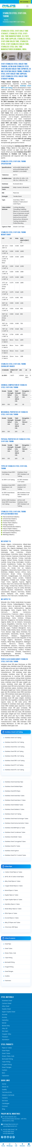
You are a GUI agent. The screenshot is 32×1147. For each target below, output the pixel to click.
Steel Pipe (8, 944)
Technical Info (7, 1092)
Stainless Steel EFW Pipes (12, 791)
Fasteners (8, 980)
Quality (4, 1089)
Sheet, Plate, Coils (10, 953)
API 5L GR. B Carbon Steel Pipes (14, 877)
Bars (3, 1073)
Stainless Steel (7, 1001)
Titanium (5, 1037)
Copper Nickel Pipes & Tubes (14, 886)
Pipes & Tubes (7, 1048)
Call (16, 1146)
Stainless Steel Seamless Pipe (14, 782)
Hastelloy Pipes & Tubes (12, 904)
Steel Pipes (6, 1051)
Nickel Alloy (6, 1026)
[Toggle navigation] (27, 6)
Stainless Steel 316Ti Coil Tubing (14, 760)
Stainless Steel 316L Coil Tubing (14, 756)
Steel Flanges (9, 971)
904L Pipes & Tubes (11, 913)
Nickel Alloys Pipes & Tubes (13, 909)
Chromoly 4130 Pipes (11, 927)
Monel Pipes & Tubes (11, 890)
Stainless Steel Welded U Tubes (14, 809)
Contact (5, 1106)
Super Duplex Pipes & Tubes (13, 899)
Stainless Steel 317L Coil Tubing (14, 770)
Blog (3, 1109)
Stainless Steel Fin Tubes (12, 846)
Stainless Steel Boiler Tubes (13, 837)
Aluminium (5, 1040)
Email (28, 1146)
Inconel (4, 1014)
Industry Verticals (8, 1095)
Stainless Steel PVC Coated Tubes (15, 855)
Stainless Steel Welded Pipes (13, 786)
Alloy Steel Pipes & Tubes (12, 881)
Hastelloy (5, 1020)
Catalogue (5, 1103)
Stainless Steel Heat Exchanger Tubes (16, 818)
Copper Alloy (6, 1034)
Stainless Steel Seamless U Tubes (15, 800)
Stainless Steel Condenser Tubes (15, 832)
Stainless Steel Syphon (12, 851)
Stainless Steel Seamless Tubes (14, 796)
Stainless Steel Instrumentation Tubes (17, 823)
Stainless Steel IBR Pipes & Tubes (15, 828)
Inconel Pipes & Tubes (12, 918)
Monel (4, 1023)
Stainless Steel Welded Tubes (14, 805)
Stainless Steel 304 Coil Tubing (14, 742)
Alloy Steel (5, 1006)
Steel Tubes (8, 948)
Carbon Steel (6, 1003)
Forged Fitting (9, 967)
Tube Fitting (8, 958)
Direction (22, 1146)
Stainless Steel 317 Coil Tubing (14, 765)
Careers (5, 1098)
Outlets (7, 976)
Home (6, 20)
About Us (5, 1087)
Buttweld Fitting (10, 962)
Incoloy (4, 1017)
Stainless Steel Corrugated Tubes (15, 841)
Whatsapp (10, 1146)
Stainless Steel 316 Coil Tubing (14, 751)
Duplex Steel (6, 1009)
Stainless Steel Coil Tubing (13, 738)
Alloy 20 (4, 1028)
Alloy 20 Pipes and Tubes (12, 922)
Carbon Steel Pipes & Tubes (13, 872)
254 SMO (5, 1031)
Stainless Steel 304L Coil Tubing (14, 747)
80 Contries (24, 2)
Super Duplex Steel (8, 1012)
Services (5, 1101)
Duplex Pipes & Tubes (11, 895)
